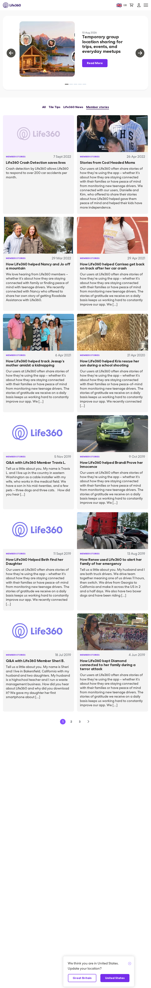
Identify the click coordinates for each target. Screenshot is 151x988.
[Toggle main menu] (146, 5)
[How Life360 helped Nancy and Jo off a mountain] (38, 235)
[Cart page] (131, 5)
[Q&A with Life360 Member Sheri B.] (38, 631)
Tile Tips (54, 107)
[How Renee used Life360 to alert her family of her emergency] (112, 530)
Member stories (97, 107)
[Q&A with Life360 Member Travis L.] (38, 433)
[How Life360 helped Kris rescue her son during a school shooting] (112, 332)
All (44, 107)
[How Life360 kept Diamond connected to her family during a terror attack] (112, 631)
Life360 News (73, 107)
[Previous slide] (11, 53)
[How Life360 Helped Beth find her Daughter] (38, 530)
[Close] (129, 963)
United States (115, 978)
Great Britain (82, 978)
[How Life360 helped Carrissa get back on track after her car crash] (112, 235)
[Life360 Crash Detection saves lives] (38, 133)
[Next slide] (140, 53)
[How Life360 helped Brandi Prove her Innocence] (112, 433)
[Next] (88, 721)
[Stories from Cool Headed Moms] (112, 133)
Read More (95, 63)
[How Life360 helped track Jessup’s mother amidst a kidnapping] (38, 332)
